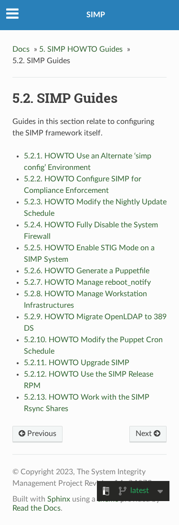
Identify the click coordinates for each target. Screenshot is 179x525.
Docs (21, 49)
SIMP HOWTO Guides (81, 49)
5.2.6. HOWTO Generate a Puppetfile (86, 271)
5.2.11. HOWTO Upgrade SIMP (76, 363)
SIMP (95, 15)
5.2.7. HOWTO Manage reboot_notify (87, 282)
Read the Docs (36, 508)
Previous (40, 433)
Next (145, 433)
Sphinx (58, 499)
